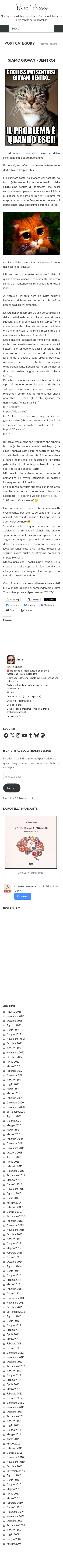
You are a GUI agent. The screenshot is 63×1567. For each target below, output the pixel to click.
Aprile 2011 (13, 1438)
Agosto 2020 (14, 1116)
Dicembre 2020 (15, 1102)
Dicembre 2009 (15, 1511)
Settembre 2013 (16, 1311)
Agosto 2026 (14, 1011)
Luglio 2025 (13, 1029)
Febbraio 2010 (15, 1502)
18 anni (10, 692)
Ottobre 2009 (14, 1520)
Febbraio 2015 (15, 1252)
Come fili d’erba (15, 704)
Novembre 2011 (15, 1407)
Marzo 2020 (13, 1134)
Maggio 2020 (14, 1125)
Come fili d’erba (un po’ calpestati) (24, 696)
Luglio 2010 (13, 1479)
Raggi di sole (31, 7)
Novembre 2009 (15, 1516)
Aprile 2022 (13, 1061)
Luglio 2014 (13, 1270)
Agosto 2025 (14, 1025)
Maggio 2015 (14, 1248)
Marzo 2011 (13, 1443)
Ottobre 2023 (14, 1043)
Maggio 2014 (14, 1279)
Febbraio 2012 (15, 1393)
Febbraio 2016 (15, 1220)
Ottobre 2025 (14, 1020)
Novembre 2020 (15, 1107)
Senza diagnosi (14, 666)
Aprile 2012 (13, 1384)
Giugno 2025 (14, 1034)
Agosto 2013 (14, 1316)
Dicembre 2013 (15, 1298)
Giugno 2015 (14, 1243)
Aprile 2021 (13, 1088)
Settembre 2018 (16, 1175)
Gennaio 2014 (14, 1293)
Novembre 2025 (15, 1016)
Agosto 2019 (14, 1157)
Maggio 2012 (14, 1379)
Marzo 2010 (13, 1498)
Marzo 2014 (13, 1284)
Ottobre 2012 (14, 1361)
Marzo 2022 (13, 1066)
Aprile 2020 (13, 1129)
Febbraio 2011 (15, 1448)
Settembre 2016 (16, 1216)
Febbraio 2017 (15, 1207)
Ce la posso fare (15, 716)
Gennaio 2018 (14, 1184)
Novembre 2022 (15, 1052)
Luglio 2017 (13, 1197)
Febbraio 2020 (15, 1138)
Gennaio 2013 (14, 1348)
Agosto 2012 (14, 1370)
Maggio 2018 (14, 1179)
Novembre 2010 (15, 1461)
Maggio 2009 (14, 1543)
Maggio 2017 (14, 1202)
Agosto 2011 (14, 1420)
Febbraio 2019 (15, 1166)
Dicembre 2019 (15, 1143)
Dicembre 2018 (15, 1170)
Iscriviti (11, 788)
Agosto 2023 (14, 1047)
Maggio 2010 (14, 1488)
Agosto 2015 (14, 1238)
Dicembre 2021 (15, 1075)
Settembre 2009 (16, 1525)
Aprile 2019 (13, 1161)
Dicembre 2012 (15, 1352)
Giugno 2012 (14, 1375)
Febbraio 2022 (15, 1070)
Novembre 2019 (15, 1147)
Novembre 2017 (15, 1188)
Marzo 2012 (13, 1388)
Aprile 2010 (13, 1493)
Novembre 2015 (15, 1229)
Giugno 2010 (14, 1484)
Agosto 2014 (14, 1266)
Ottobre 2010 (14, 1466)
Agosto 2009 (14, 1529)
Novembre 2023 (15, 1038)
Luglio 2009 (13, 1534)
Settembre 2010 (16, 1470)
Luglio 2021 (13, 1084)
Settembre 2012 (16, 1366)
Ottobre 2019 (14, 1152)
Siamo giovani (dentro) (31, 60)
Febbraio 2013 (15, 1343)
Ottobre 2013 (14, 1307)
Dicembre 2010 (15, 1457)
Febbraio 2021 (15, 1097)
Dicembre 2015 (15, 1225)
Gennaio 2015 (14, 1257)
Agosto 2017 (14, 1193)
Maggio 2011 (14, 1434)
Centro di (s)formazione (19, 700)
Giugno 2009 (14, 1539)
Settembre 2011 (16, 1416)
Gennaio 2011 (14, 1452)
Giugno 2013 (14, 1325)
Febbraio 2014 (15, 1288)
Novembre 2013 (15, 1302)
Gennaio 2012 (14, 1398)
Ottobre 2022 (14, 1057)
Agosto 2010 (14, 1475)
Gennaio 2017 (14, 1211)
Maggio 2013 (14, 1329)
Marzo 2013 (13, 1338)
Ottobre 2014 (14, 1261)
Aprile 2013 (13, 1334)
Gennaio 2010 (14, 1507)
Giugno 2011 (14, 1429)
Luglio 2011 (13, 1425)
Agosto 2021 (14, 1079)
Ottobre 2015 (14, 1234)
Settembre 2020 (16, 1111)
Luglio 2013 (13, 1320)
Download (22, 896)
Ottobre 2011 (14, 1411)
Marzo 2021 (13, 1093)
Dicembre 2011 (15, 1402)
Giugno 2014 (14, 1275)
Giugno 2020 (14, 1120)
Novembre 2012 (15, 1357)
